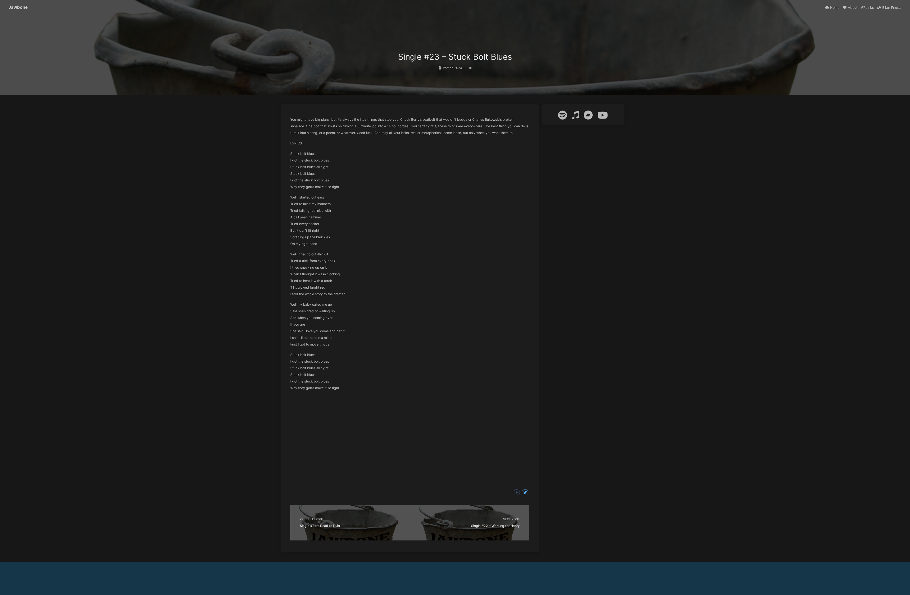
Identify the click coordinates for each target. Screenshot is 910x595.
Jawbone (18, 7)
